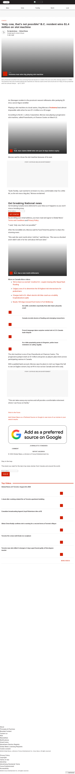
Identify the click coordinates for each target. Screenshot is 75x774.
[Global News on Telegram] (14, 725)
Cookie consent (5, 749)
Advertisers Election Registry (10, 744)
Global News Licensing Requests (11, 746)
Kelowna (53, 108)
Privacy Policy (33, 220)
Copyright (3, 757)
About (2, 727)
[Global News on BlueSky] (41, 725)
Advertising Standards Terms (10, 764)
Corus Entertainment (7, 766)
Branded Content (6, 731)
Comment (15, 448)
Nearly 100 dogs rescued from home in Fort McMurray (33, 302)
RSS (1, 736)
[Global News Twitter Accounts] (41, 682)
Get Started (14, 214)
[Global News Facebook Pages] (14, 682)
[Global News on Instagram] (41, 696)
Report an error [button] (39, 451)
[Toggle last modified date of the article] (25, 33)
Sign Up (5, 474)
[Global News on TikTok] (41, 710)
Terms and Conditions (16, 220)
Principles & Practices (7, 729)
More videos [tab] (25, 279)
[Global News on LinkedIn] (14, 710)
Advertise (3, 762)
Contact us (3, 733)
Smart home (4, 742)
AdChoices (71, 772)
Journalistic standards (39, 445)
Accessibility (4, 768)
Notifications (4, 740)
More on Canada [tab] (14, 279)
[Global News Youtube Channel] (14, 696)
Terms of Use (4, 760)
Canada (3, 20)
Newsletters (4, 738)
